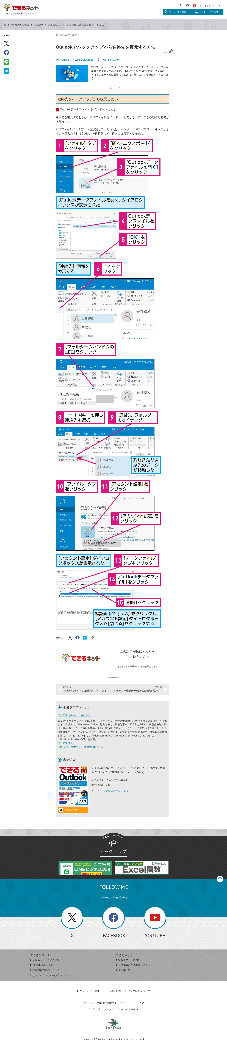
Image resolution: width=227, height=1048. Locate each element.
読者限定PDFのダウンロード (48, 970)
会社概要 (116, 991)
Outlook (38, 24)
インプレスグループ (139, 991)
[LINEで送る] (6, 62)
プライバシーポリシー (91, 991)
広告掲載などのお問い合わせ (134, 964)
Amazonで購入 (72, 810)
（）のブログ (65, 742)
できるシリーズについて (46, 959)
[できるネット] (5, 24)
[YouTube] (194, 5)
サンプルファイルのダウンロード (51, 975)
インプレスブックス (103, 1009)
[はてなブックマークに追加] (6, 71)
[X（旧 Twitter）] (181, 5)
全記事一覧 (124, 970)
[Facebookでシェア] (6, 52)
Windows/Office (20, 24)
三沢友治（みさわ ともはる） (74, 715)
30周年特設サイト (42, 964)
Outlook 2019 (111, 59)
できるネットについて (212, 5)
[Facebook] (187, 5)
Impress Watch (129, 1009)
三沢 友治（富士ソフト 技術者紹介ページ (81, 746)
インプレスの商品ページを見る (111, 790)
